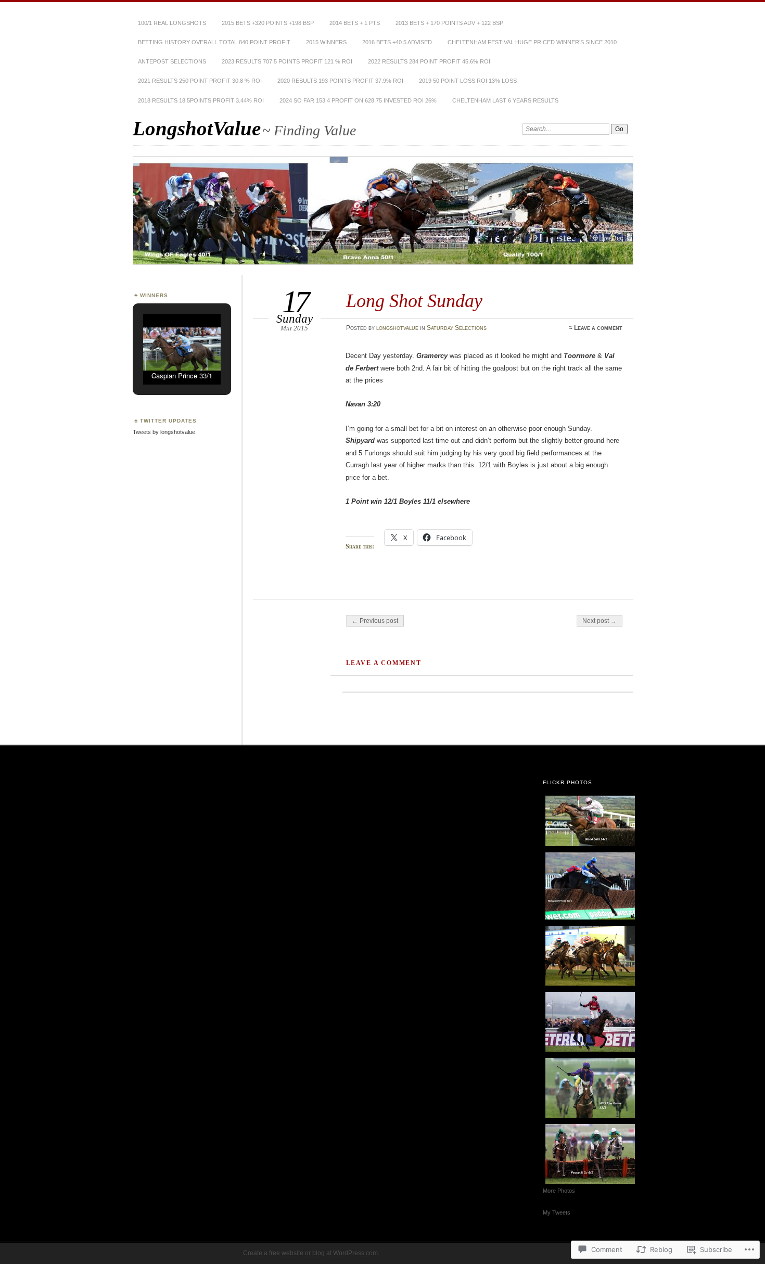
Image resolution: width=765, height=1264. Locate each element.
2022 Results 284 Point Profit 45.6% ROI (429, 61)
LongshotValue (197, 128)
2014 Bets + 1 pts (354, 23)
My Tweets (556, 1212)
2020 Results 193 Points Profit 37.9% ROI (340, 81)
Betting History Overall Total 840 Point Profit (214, 42)
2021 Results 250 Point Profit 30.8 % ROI (200, 81)
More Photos (559, 1191)
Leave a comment (598, 327)
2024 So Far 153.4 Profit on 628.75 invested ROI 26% (358, 100)
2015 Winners (326, 42)
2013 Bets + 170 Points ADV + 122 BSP (449, 23)
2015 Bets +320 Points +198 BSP (268, 23)
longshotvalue (397, 327)
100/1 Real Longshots (172, 23)
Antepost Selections (172, 61)
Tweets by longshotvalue (164, 432)
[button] (157, 358)
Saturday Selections (457, 327)
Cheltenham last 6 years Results (505, 100)
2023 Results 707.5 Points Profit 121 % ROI (287, 61)
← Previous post (375, 620)
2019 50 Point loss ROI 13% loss (468, 81)
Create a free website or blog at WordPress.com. (311, 1253)
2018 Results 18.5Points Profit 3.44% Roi (201, 100)
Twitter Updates (168, 421)
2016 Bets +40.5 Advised (397, 42)
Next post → (599, 620)
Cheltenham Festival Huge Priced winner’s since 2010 (532, 42)
